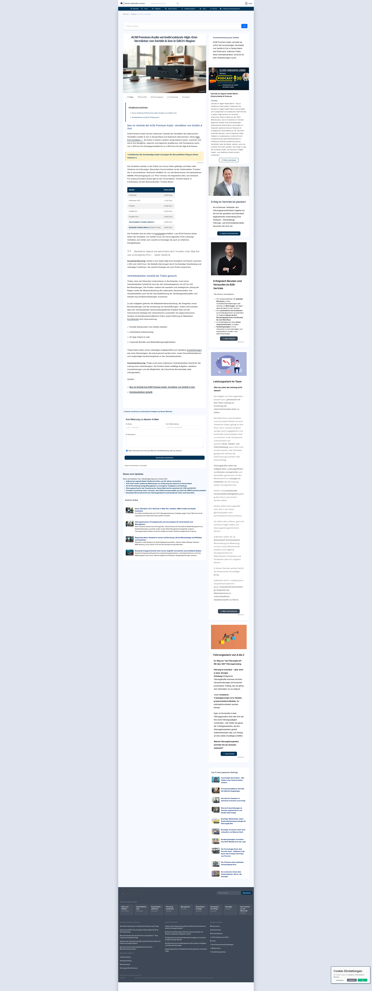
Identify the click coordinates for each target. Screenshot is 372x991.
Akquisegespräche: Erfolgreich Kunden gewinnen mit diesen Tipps (186, 950)
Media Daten (216, 948)
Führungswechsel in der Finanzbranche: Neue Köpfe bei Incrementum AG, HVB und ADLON (161, 488)
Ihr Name (129, 424)
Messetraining (125, 964)
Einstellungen (340, 980)
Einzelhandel (133, 319)
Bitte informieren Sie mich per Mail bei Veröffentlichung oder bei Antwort (155, 451)
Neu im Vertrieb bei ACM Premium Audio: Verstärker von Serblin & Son (162, 387)
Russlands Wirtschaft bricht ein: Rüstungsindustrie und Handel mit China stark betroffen (160, 493)
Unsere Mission (217, 933)
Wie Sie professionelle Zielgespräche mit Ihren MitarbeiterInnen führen (136, 948)
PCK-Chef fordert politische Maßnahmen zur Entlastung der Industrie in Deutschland (159, 483)
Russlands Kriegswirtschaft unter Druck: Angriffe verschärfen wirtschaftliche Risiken (168, 551)
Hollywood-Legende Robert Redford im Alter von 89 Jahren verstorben (153, 481)
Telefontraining (125, 957)
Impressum (215, 926)
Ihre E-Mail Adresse (172, 424)
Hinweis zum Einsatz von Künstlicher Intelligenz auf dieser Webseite (148, 411)
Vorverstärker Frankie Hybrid (141, 222)
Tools (213, 941)
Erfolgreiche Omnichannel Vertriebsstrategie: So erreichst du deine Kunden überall (185, 938)
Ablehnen (352, 980)
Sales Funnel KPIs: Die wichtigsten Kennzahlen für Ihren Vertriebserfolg (139, 931)
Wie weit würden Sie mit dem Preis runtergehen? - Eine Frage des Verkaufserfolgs (139, 936)
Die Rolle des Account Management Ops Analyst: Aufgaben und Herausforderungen (185, 944)
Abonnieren (247, 893)
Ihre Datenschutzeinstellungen (222, 944)
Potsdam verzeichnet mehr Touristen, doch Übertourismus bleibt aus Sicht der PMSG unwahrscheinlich (166, 490)
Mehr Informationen (229, 611)
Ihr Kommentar (130, 434)
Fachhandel (159, 234)
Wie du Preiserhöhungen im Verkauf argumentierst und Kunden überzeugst (231, 810)
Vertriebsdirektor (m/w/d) (140, 392)
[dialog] (350, 975)
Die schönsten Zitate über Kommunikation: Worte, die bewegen (231, 874)
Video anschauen (229, 160)
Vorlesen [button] (187, 97)
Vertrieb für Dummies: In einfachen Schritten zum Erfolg (139, 926)
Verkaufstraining (125, 961)
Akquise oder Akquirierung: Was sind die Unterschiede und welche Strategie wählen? (140, 942)
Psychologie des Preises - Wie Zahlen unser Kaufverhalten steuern (232, 780)
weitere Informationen (229, 233)
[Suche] (177, 3)
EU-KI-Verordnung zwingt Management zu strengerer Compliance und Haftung (156, 486)
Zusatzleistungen (194, 350)
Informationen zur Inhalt (220, 937)
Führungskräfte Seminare (129, 968)
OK (362, 980)
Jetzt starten (229, 754)
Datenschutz (216, 930)
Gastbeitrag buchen (218, 952)
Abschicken (358, 237)
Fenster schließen (358, 243)
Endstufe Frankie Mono (138, 227)
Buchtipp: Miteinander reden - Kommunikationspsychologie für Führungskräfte (233, 821)
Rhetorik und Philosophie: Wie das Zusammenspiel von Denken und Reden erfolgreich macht (184, 933)
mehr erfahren (229, 339)
